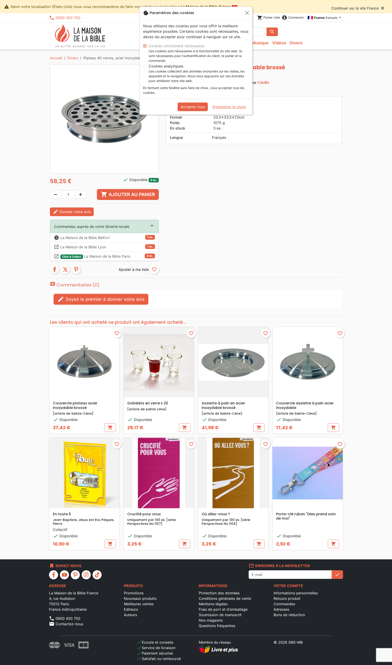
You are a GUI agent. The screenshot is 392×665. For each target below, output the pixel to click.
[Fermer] (247, 13)
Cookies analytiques (166, 66)
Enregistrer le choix (229, 107)
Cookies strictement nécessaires (176, 46)
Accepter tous (193, 107)
